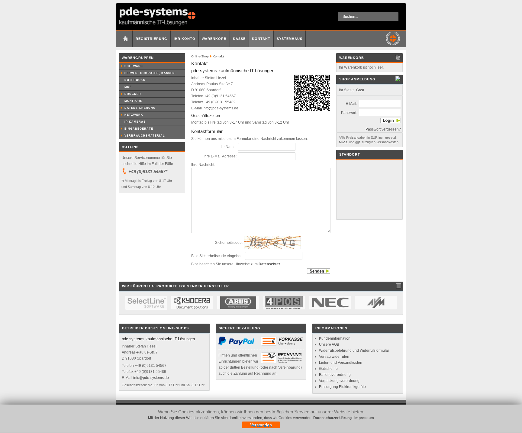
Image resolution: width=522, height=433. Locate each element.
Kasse (239, 38)
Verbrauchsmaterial (144, 135)
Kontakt (261, 38)
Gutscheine (328, 369)
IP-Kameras (135, 121)
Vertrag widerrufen (334, 356)
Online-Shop (200, 56)
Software (133, 66)
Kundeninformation (334, 338)
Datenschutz (269, 264)
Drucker (132, 93)
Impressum (364, 418)
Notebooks (134, 80)
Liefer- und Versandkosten (340, 362)
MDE (128, 87)
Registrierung (151, 38)
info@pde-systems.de (220, 108)
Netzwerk (133, 114)
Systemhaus (289, 38)
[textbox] (368, 16)
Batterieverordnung (335, 375)
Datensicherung (140, 107)
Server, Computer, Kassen (149, 73)
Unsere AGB (329, 344)
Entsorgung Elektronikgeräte (342, 387)
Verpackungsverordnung (339, 381)
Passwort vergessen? (383, 129)
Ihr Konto (184, 38)
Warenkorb (214, 38)
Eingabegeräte (138, 128)
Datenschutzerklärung (332, 418)
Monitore (133, 100)
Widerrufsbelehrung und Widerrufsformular (354, 350)
